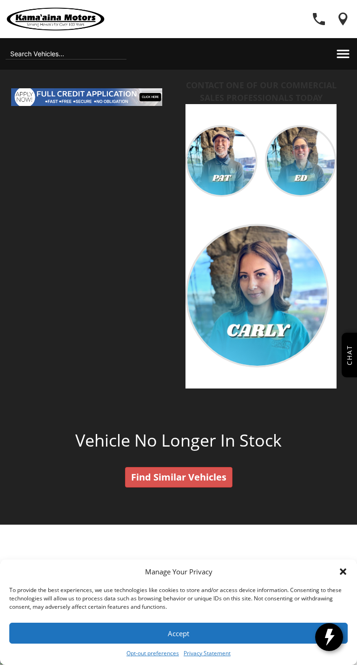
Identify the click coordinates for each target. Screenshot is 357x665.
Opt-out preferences (152, 653)
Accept (178, 633)
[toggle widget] (329, 637)
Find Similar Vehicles (178, 477)
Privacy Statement (207, 653)
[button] (343, 571)
